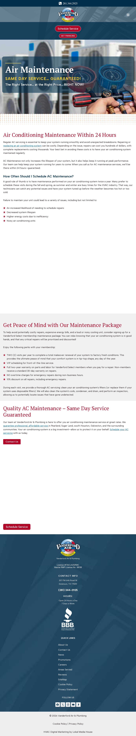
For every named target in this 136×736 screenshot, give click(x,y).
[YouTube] (73, 704)
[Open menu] (128, 15)
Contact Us (64, 649)
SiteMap (62, 679)
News (61, 654)
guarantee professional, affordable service (25, 425)
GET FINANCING (68, 36)
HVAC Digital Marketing (56, 732)
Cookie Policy (65, 684)
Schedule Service (68, 28)
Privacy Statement (68, 689)
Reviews (62, 674)
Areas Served (65, 669)
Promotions (64, 659)
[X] (63, 704)
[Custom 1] (78, 704)
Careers (62, 664)
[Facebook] (57, 704)
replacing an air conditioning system (22, 145)
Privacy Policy (76, 723)
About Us (63, 644)
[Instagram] (68, 704)
